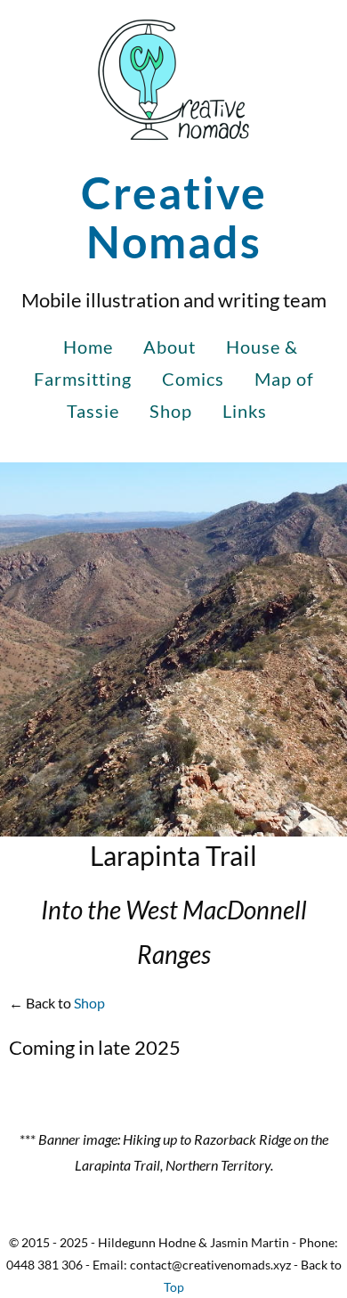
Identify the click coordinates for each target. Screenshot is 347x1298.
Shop (170, 410)
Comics (193, 378)
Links (244, 410)
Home (88, 346)
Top (174, 1286)
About (169, 346)
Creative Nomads (174, 217)
